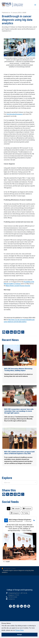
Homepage (7, 568)
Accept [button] (19, 634)
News (14, 568)
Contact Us (11, 599)
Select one (7, 482)
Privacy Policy (19, 630)
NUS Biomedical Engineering (15, 114)
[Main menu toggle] (35, 5)
